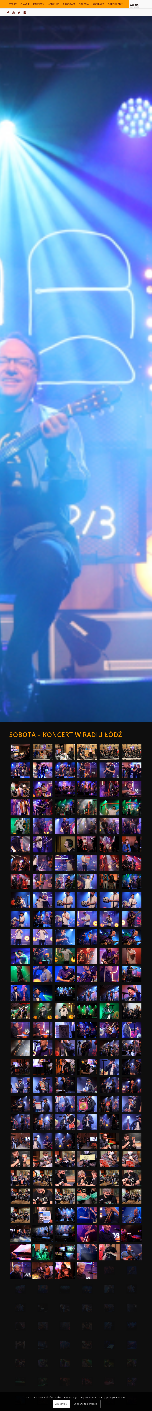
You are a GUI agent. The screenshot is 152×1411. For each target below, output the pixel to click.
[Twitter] (19, 12)
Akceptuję (61, 1403)
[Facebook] (8, 12)
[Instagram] (24, 12)
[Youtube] (13, 12)
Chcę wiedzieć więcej (86, 1403)
